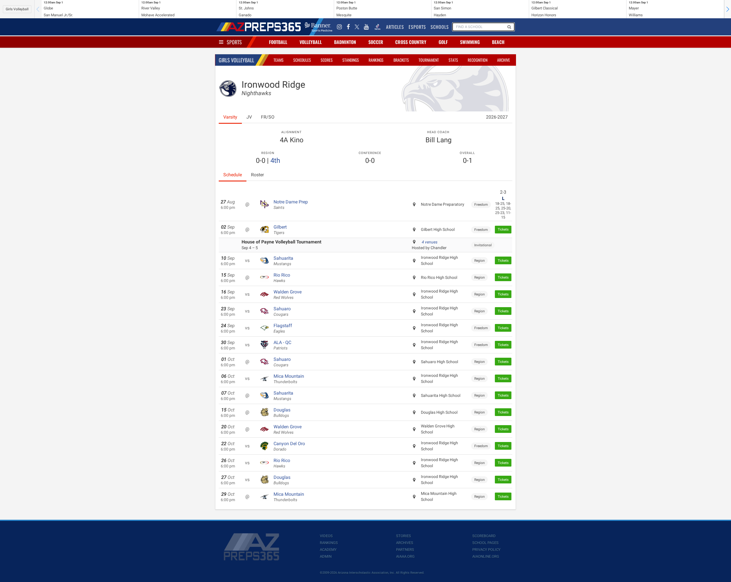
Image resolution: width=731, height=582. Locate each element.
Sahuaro (282, 311)
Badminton (345, 42)
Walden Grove (288, 294)
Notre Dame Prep (291, 204)
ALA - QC (282, 345)
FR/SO (267, 117)
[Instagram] (339, 27)
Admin (326, 556)
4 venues (429, 242)
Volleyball (311, 42)
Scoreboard (484, 536)
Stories (403, 536)
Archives (404, 543)
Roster (257, 174)
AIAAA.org (405, 556)
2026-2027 (497, 117)
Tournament (429, 60)
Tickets (503, 229)
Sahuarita (283, 260)
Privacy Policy (486, 549)
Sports (234, 42)
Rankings (376, 60)
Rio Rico (282, 277)
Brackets (401, 60)
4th (275, 161)
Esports (417, 26)
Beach (498, 42)
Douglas (282, 412)
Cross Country (410, 42)
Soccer (375, 42)
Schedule (232, 174)
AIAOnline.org (485, 556)
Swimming (470, 42)
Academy (328, 549)
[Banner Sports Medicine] (319, 27)
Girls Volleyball (17, 9)
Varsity (230, 117)
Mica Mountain (289, 378)
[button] (727, 9)
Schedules (302, 60)
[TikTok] (377, 27)
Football (278, 42)
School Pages (485, 543)
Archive (503, 60)
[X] (357, 26)
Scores (327, 60)
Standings (350, 60)
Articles (395, 26)
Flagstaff (283, 328)
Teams (279, 60)
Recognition (477, 60)
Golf (443, 42)
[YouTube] (366, 27)
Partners (405, 549)
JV (249, 117)
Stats (453, 60)
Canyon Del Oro (289, 446)
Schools (440, 26)
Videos (326, 536)
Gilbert (280, 229)
